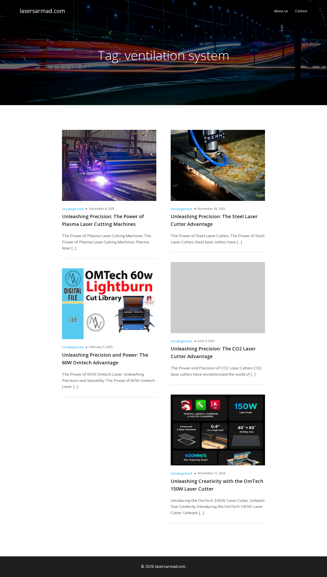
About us (281, 11)
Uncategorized (72, 209)
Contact (301, 11)
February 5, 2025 (101, 347)
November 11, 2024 (211, 473)
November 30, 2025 (211, 208)
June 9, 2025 (206, 341)
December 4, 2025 (102, 208)
